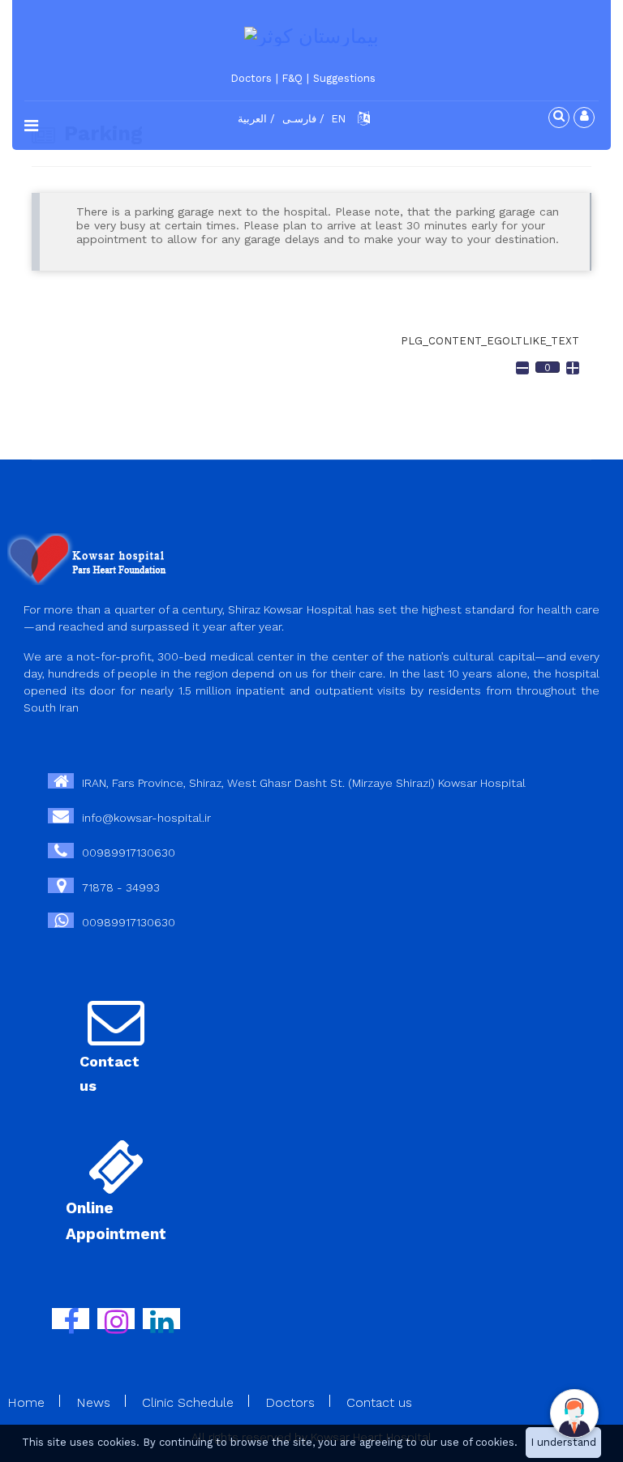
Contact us (379, 1402)
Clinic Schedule (188, 1402)
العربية (252, 119)
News (93, 1402)
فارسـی (299, 119)
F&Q (292, 78)
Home (26, 1402)
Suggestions (344, 78)
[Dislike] (522, 367)
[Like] (572, 367)
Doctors (251, 78)
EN (339, 119)
